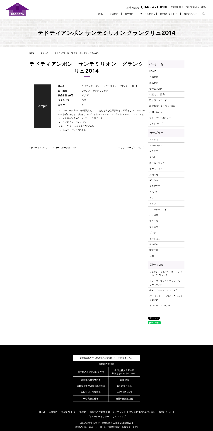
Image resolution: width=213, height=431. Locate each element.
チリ (151, 197)
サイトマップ (155, 123)
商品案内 (129, 13)
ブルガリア (154, 226)
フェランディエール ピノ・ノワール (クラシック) (165, 273)
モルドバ (153, 244)
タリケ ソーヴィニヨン (130, 147)
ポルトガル (154, 238)
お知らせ (153, 174)
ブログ (152, 232)
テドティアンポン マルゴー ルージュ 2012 (54, 147)
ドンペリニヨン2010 (159, 305)
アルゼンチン (155, 145)
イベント (153, 157)
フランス (44, 53)
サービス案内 (146, 13)
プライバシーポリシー (160, 117)
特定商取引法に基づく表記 (162, 106)
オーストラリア (157, 162)
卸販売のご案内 (157, 94)
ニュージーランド (158, 209)
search (203, 14)
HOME (100, 13)
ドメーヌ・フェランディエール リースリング (165, 283)
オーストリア (155, 168)
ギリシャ (153, 180)
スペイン (153, 192)
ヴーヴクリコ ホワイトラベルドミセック (165, 298)
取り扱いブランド (168, 13)
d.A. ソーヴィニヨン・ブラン (164, 290)
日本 (151, 256)
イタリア (153, 151)
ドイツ (152, 203)
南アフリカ (154, 250)
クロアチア (154, 186)
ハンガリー (154, 215)
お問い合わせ (190, 13)
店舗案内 (113, 13)
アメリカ (153, 139)
